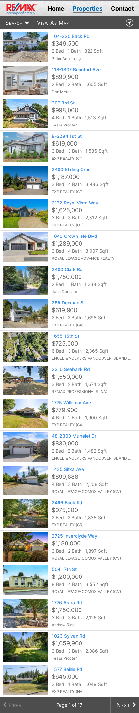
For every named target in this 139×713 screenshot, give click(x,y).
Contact (122, 8)
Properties (87, 8)
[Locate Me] (129, 22)
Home (56, 8)
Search (14, 22)
